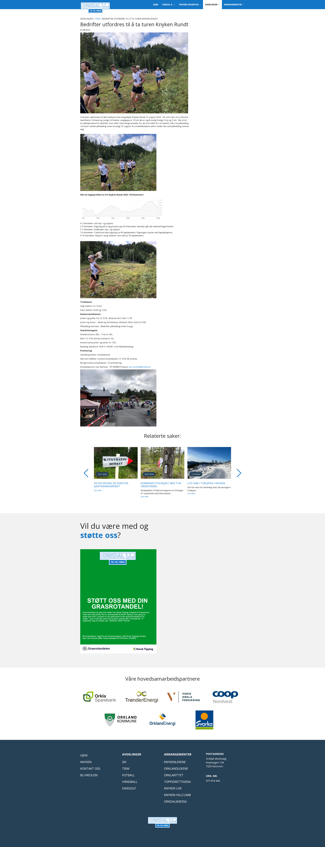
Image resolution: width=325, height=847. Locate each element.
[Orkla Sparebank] (99, 701)
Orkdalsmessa (175, 804)
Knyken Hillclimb (177, 798)
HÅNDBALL (129, 785)
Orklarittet (173, 778)
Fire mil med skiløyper (202, 483)
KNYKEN (86, 765)
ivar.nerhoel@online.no (140, 366)
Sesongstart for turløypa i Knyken (113, 485)
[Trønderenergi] (141, 701)
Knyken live (173, 791)
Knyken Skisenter (189, 4)
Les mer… (98, 496)
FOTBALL (128, 778)
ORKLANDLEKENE (176, 771)
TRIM (97, 18)
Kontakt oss (90, 771)
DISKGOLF (129, 791)
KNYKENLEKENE (175, 765)
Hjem (155, 4)
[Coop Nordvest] (225, 701)
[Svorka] (204, 724)
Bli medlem (89, 778)
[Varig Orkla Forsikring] (183, 701)
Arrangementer (233, 4)
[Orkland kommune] (120, 724)
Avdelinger (211, 4)
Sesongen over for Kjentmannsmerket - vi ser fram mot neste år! (162, 486)
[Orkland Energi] (162, 724)
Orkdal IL (167, 4)
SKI (124, 765)
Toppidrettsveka (177, 785)
